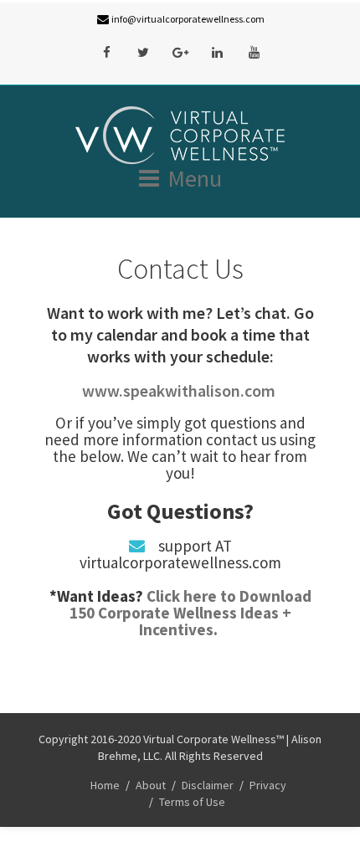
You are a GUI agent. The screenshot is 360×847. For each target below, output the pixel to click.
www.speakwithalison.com (180, 390)
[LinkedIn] (217, 52)
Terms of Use (192, 801)
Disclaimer (208, 785)
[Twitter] (143, 52)
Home (105, 785)
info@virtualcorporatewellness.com (188, 19)
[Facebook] (106, 52)
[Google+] (180, 52)
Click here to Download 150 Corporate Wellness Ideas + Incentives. (190, 612)
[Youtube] (253, 52)
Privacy (267, 785)
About (151, 785)
